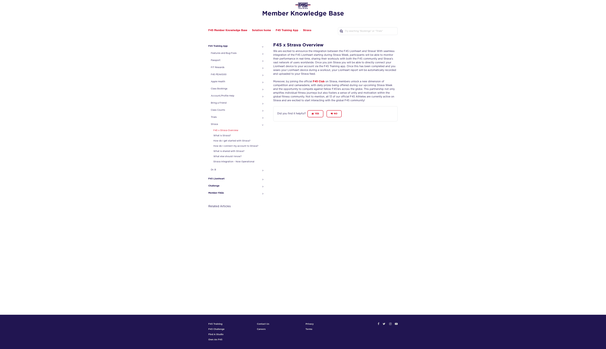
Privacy (310, 324)
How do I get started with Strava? (231, 141)
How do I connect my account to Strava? (235, 146)
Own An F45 (215, 340)
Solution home (261, 30)
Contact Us (263, 324)
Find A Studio (215, 334)
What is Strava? (222, 136)
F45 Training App (287, 30)
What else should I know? (227, 156)
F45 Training (215, 324)
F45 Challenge (216, 329)
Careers (261, 329)
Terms (309, 329)
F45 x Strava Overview (225, 130)
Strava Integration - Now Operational (233, 162)
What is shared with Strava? (228, 151)
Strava (307, 30)
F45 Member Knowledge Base (227, 30)
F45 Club (319, 81)
